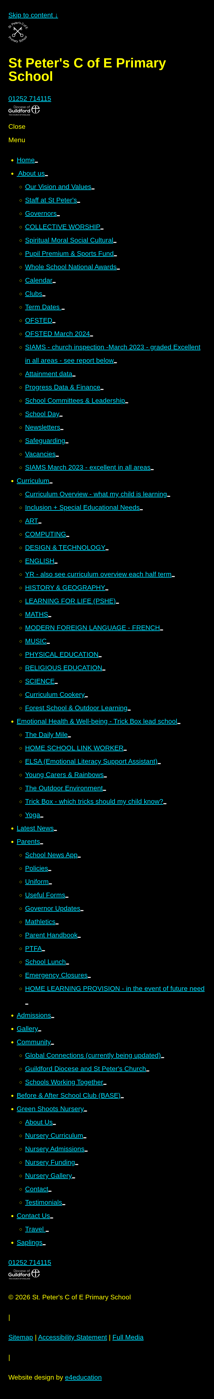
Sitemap (20, 1337)
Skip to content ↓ (33, 15)
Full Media (128, 1337)
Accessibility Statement (72, 1337)
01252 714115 (29, 98)
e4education (83, 1377)
